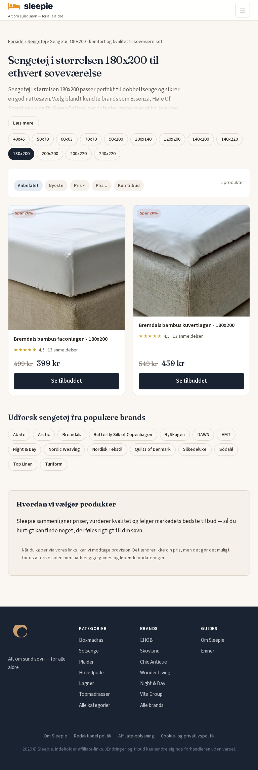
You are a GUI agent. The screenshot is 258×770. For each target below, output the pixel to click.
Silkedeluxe (195, 449)
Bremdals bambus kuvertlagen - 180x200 (186, 325)
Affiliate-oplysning (136, 736)
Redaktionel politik (93, 736)
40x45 (19, 139)
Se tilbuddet (66, 381)
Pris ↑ (80, 185)
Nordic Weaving (64, 449)
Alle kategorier (94, 705)
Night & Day (24, 449)
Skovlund (150, 651)
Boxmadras (91, 640)
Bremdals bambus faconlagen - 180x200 (61, 339)
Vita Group (151, 694)
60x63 (67, 139)
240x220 (107, 153)
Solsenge (89, 651)
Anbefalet (28, 185)
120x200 (172, 139)
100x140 (143, 139)
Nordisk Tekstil (107, 449)
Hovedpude (91, 672)
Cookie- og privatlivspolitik (188, 736)
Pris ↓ (102, 185)
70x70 (91, 139)
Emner (207, 651)
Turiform (53, 464)
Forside (16, 41)
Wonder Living (155, 672)
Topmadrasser (94, 694)
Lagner (86, 683)
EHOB (146, 640)
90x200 (116, 139)
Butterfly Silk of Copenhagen (123, 434)
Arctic (44, 434)
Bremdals (71, 434)
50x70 (43, 139)
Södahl (226, 449)
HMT (226, 434)
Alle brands (152, 705)
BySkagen (175, 434)
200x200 (50, 153)
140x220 (229, 139)
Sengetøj (37, 41)
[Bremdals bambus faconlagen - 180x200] (66, 267)
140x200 (200, 139)
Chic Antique (153, 662)
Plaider (86, 662)
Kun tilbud (129, 185)
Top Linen (23, 464)
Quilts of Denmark (153, 449)
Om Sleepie (212, 640)
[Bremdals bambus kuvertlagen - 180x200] (191, 261)
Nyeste (56, 185)
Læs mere (23, 123)
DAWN (203, 434)
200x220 (78, 153)
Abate (19, 434)
